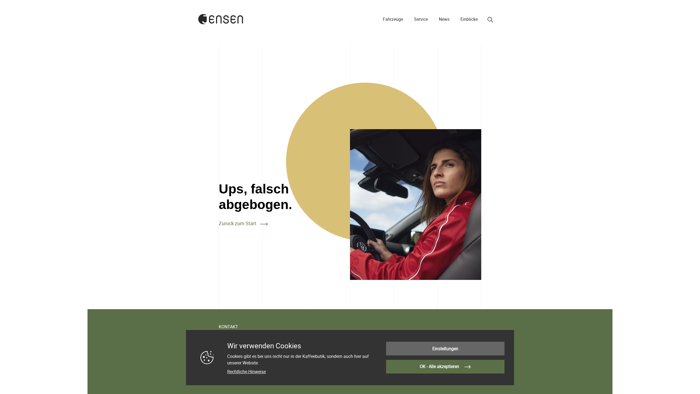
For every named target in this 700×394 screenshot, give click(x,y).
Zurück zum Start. (238, 223)
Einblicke (469, 19)
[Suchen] (490, 20)
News (444, 19)
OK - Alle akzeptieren (440, 366)
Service (421, 19)
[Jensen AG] (220, 19)
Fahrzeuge (393, 19)
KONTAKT (228, 327)
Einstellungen (445, 349)
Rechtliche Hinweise (246, 372)
